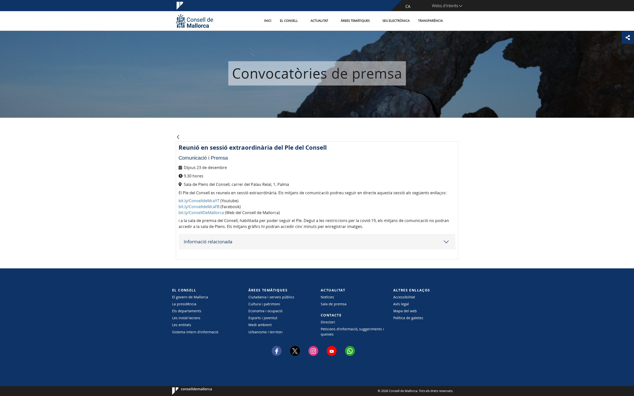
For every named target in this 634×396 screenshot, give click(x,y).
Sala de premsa (333, 304)
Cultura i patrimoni (264, 304)
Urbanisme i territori (265, 332)
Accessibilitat (404, 297)
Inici (267, 21)
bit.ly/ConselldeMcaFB (199, 206)
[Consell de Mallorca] (194, 21)
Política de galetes (408, 317)
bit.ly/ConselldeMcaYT (199, 200)
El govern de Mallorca (190, 297)
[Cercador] (452, 21)
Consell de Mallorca (187, 391)
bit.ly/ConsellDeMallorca (201, 212)
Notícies (327, 297)
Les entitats (181, 324)
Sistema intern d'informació (195, 332)
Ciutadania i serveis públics (271, 297)
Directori (328, 322)
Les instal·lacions (186, 317)
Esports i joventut (262, 317)
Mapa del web (405, 311)
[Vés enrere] (178, 137)
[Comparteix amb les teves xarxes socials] (628, 37)
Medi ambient (260, 324)
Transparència (430, 21)
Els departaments (186, 311)
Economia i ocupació (265, 311)
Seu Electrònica (396, 21)
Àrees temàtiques (355, 21)
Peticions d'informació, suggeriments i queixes (352, 332)
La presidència (184, 304)
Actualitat (319, 21)
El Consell (289, 21)
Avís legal (401, 304)
